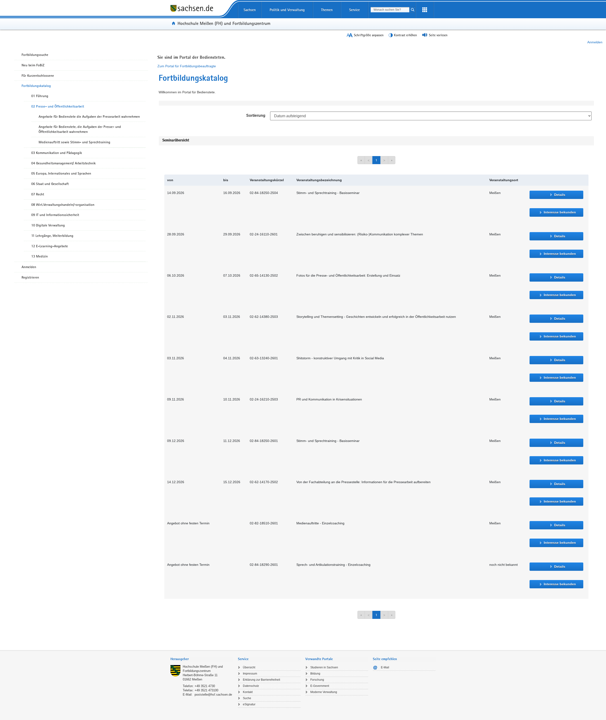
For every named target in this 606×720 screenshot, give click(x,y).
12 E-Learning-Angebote (49, 246)
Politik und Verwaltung (287, 10)
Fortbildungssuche (35, 55)
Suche (247, 698)
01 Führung (39, 96)
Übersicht (249, 667)
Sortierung (255, 115)
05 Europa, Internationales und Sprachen (61, 173)
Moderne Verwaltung (323, 692)
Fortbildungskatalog (36, 86)
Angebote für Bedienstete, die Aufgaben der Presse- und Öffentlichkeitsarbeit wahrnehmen (80, 129)
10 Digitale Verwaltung (48, 225)
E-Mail (385, 667)
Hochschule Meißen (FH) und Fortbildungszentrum (224, 23)
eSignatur (249, 704)
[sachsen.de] (202, 11)
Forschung (317, 679)
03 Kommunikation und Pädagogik (56, 153)
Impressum (250, 673)
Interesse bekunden (560, 212)
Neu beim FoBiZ (33, 65)
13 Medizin (39, 256)
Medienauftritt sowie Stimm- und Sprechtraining (74, 142)
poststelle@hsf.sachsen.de (213, 694)
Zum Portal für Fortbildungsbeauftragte (186, 66)
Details (559, 195)
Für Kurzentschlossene (38, 75)
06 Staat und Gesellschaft (50, 184)
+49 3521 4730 (205, 686)
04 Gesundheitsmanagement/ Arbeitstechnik (63, 163)
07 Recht (37, 194)
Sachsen (250, 10)
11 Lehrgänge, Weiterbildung (52, 236)
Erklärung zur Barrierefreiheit (261, 679)
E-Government (319, 686)
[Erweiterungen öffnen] (424, 10)
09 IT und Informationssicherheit (55, 215)
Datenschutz (251, 686)
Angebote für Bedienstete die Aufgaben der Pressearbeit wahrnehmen (89, 116)
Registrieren (30, 277)
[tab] (201, 659)
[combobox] (390, 10)
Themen (327, 10)
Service (354, 10)
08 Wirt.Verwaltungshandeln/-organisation (62, 204)
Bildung (315, 673)
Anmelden (594, 42)
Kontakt (248, 692)
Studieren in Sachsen (324, 667)
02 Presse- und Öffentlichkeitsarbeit (57, 106)
